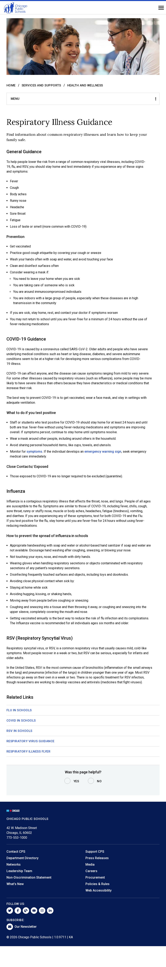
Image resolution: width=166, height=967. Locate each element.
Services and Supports (41, 85)
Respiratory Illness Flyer (28, 751)
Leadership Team (19, 871)
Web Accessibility (98, 890)
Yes (76, 781)
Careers (91, 871)
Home (11, 85)
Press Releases (97, 858)
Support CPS (94, 851)
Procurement (95, 877)
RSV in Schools (19, 731)
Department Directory (22, 858)
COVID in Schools (21, 720)
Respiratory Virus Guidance (30, 741)
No (99, 781)
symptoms (34, 451)
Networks (13, 864)
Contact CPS (15, 851)
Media (90, 864)
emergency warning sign (102, 451)
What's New (15, 884)
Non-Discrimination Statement (28, 877)
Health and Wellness (85, 85)
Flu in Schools (19, 710)
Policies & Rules (97, 884)
